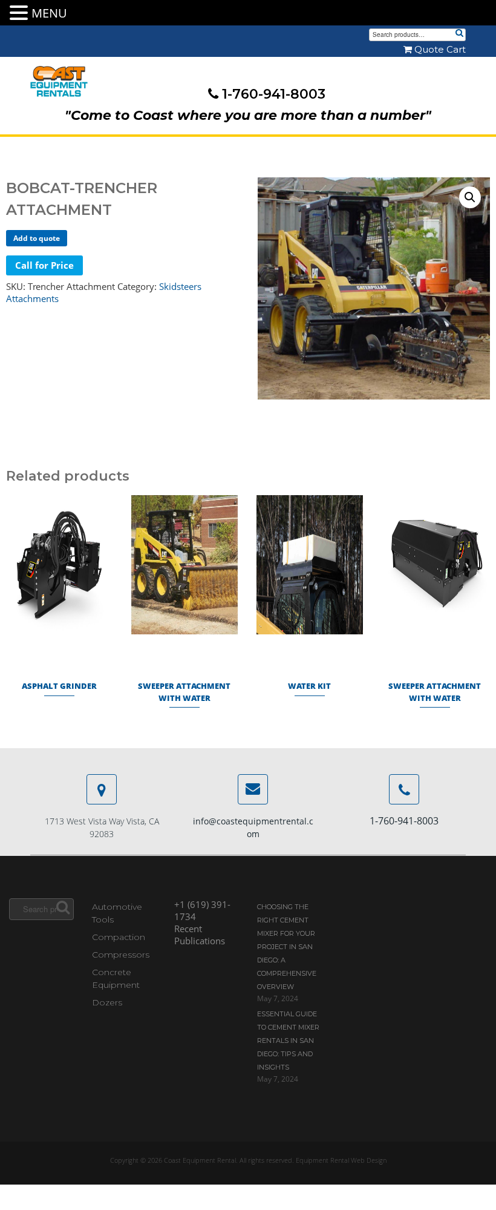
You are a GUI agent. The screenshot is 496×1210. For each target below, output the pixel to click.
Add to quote (36, 238)
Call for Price (44, 265)
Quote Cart (439, 49)
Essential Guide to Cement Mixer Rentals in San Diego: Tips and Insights (288, 1040)
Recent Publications (199, 934)
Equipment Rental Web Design (341, 1160)
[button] (470, 197)
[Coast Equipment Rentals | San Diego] (59, 81)
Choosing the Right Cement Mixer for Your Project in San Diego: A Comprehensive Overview (286, 947)
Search (459, 34)
